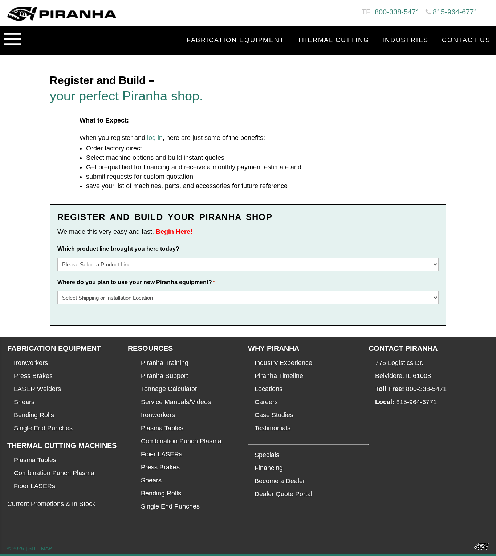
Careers (266, 402)
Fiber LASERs (34, 486)
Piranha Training (164, 362)
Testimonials (272, 428)
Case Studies (274, 415)
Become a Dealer (280, 481)
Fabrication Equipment (235, 39)
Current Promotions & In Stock (51, 503)
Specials (267, 455)
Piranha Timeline (279, 375)
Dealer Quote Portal (283, 494)
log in (155, 137)
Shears (24, 402)
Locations (268, 389)
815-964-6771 (455, 12)
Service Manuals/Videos (176, 402)
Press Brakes (33, 375)
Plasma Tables (35, 460)
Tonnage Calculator (169, 389)
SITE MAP (40, 548)
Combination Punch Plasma (54, 473)
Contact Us (466, 39)
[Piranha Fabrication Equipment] (479, 548)
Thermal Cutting (333, 39)
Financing (269, 468)
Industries (405, 39)
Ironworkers (31, 362)
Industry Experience (283, 362)
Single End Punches (43, 428)
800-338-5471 (397, 12)
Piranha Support (164, 375)
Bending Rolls (34, 415)
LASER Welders (37, 389)
